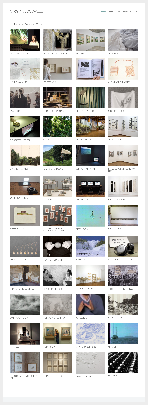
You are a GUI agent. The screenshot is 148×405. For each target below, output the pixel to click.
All (11, 24)
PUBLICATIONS (114, 11)
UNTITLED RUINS (114, 229)
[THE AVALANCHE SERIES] (90, 363)
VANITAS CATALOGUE (18, 82)
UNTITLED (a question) (19, 198)
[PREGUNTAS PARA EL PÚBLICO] (25, 275)
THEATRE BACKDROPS (84, 140)
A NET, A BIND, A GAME (84, 200)
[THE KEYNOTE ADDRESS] (90, 97)
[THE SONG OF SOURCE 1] (57, 246)
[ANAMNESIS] (25, 97)
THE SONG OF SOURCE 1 (52, 260)
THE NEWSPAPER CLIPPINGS (54, 318)
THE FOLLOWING (82, 229)
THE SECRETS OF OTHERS (20, 140)
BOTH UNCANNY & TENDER (20, 53)
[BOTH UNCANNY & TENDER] (25, 40)
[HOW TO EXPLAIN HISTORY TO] (57, 275)
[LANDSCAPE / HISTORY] (25, 304)
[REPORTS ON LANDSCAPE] (57, 155)
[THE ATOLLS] (57, 186)
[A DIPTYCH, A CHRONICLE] (90, 155)
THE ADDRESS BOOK (116, 140)
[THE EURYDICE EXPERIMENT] (57, 97)
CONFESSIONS (81, 318)
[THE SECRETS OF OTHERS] (25, 126)
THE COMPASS (16, 347)
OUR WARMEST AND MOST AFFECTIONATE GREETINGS (53, 230)
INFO (136, 11)
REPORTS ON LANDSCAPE (53, 169)
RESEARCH (127, 11)
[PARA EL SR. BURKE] (90, 246)
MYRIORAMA (80, 53)
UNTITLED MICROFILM (117, 200)
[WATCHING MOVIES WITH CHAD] (123, 246)
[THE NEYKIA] (123, 40)
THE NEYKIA (113, 53)
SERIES (103, 11)
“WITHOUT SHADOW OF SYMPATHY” (56, 53)
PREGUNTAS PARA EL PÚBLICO (22, 289)
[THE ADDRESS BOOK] (123, 126)
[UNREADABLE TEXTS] (123, 97)
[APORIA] (57, 126)
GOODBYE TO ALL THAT (85, 289)
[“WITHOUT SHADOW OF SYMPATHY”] (57, 40)
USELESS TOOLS (49, 82)
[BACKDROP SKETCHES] (25, 155)
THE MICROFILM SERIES (52, 376)
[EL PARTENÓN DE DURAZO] (90, 333)
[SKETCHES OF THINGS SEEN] (123, 69)
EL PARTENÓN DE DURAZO (86, 347)
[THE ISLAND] (123, 333)
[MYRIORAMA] (90, 40)
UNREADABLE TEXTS (116, 111)
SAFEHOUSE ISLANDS (18, 229)
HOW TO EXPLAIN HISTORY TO (55, 289)
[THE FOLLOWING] (90, 215)
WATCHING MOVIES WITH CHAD (120, 260)
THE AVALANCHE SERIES (85, 377)
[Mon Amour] (90, 69)
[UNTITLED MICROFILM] (123, 186)
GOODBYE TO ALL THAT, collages (120, 289)
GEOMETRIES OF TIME (19, 260)
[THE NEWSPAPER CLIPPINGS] (57, 304)
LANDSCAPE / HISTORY (19, 318)
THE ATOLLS (47, 200)
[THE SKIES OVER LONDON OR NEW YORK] (25, 362)
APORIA (46, 140)
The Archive (18, 24)
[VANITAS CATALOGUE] (25, 69)
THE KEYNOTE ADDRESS (85, 111)
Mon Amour (80, 82)
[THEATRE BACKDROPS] (90, 126)
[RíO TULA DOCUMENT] (123, 304)
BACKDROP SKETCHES (19, 169)
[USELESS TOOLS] (57, 69)
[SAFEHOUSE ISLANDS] (25, 215)
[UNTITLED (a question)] (25, 186)
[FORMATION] (123, 362)
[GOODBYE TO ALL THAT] (90, 275)
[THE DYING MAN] (57, 333)
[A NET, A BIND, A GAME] (90, 186)
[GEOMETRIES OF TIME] (25, 246)
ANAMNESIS (15, 111)
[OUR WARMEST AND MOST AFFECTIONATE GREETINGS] (57, 215)
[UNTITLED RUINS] (123, 215)
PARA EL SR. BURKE (83, 260)
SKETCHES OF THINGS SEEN (119, 82)
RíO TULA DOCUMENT (116, 318)
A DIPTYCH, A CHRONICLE (85, 169)
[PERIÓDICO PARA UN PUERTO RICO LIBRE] (123, 155)
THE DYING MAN (49, 347)
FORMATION (113, 376)
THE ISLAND (113, 347)
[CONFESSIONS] (90, 304)
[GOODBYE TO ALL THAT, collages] (123, 275)
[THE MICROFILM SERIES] (57, 362)
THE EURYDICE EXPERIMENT (54, 111)
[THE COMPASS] (25, 333)
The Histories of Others (33, 24)
